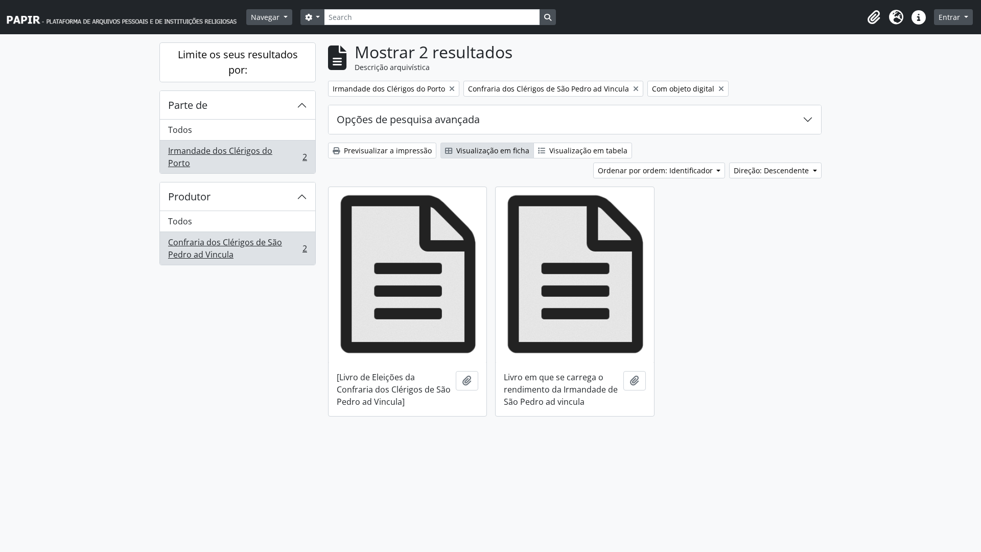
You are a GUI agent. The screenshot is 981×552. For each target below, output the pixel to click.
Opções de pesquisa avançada (408, 119)
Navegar (266, 17)
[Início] (126, 17)
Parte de (187, 105)
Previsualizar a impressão (387, 150)
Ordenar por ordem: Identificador (656, 170)
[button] (873, 17)
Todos (180, 129)
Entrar (950, 17)
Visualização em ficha (491, 150)
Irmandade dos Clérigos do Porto (237, 157)
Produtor (189, 196)
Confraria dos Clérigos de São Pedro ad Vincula (237, 248)
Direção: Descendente (772, 170)
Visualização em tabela (587, 150)
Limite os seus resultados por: (238, 62)
